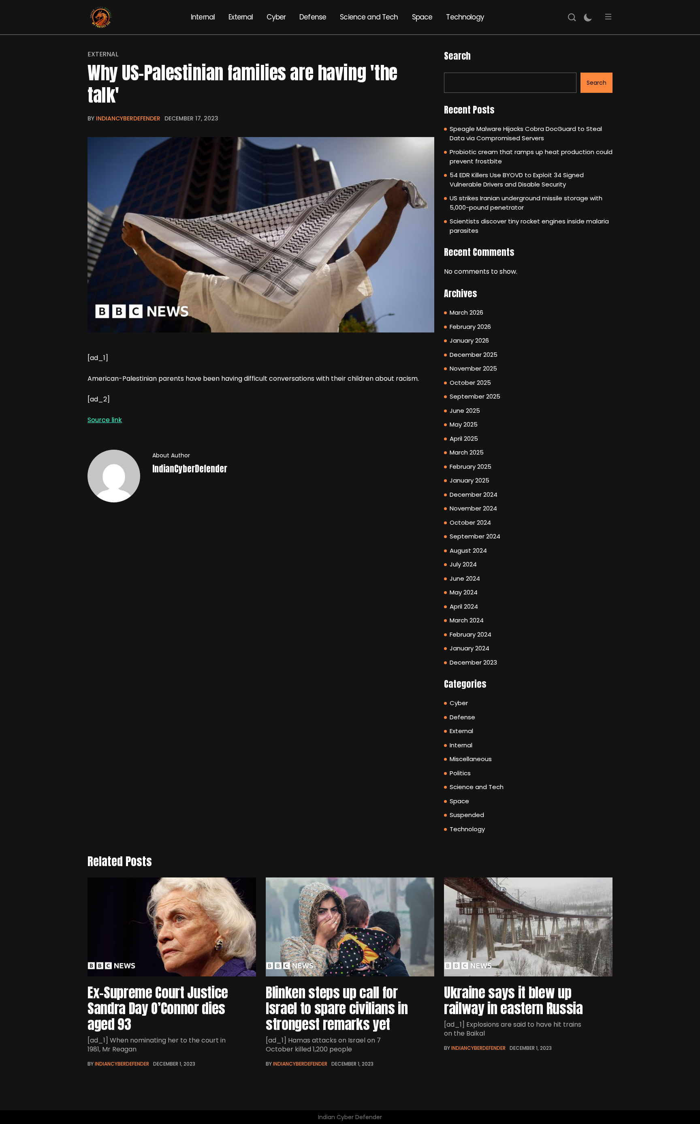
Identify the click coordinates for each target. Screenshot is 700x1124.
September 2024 (475, 536)
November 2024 (473, 508)
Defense (312, 17)
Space (422, 17)
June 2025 (465, 410)
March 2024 (467, 620)
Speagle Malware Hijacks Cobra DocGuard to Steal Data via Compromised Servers (526, 133)
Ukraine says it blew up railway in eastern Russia (513, 1000)
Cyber (276, 17)
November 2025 (473, 368)
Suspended (467, 815)
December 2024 (473, 494)
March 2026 (466, 312)
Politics (460, 773)
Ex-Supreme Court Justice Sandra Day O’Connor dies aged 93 (158, 1008)
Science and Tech (369, 17)
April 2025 (464, 438)
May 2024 (464, 592)
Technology (465, 17)
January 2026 (469, 340)
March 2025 (467, 452)
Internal (203, 17)
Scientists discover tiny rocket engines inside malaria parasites (529, 226)
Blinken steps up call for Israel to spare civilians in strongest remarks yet (337, 1008)
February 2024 (470, 634)
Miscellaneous (471, 759)
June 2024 (465, 578)
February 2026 (470, 326)
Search (457, 55)
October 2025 (470, 382)
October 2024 (470, 522)
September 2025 (475, 396)
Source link (105, 420)
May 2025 (464, 424)
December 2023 (473, 662)
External (240, 17)
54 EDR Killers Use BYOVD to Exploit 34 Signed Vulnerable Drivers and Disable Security (517, 180)
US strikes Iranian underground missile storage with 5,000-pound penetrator (526, 203)
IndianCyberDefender (128, 118)
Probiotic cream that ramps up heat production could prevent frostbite (531, 156)
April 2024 (464, 606)
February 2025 (470, 466)
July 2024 (463, 564)
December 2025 (473, 354)
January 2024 (469, 648)
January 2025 (469, 480)
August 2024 (468, 550)
